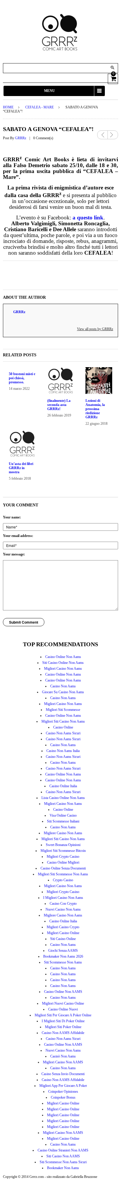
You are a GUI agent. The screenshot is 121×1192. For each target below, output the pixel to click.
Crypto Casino (63, 880)
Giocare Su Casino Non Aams (63, 692)
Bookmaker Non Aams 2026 (63, 956)
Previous (102, 135)
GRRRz (20, 138)
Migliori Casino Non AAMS (63, 1062)
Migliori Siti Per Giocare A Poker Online (63, 1015)
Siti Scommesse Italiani (63, 821)
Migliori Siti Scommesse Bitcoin (63, 851)
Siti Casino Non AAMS (63, 1156)
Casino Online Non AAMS (63, 992)
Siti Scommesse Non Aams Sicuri (63, 1162)
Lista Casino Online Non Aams (63, 798)
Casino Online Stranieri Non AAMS (63, 1150)
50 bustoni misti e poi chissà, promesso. (22, 378)
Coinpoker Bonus (63, 1097)
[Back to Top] (109, 1180)
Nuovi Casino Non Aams (63, 909)
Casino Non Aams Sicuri (63, 733)
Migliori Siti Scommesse (63, 710)
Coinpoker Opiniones (63, 1091)
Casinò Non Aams (63, 1056)
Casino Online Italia (63, 786)
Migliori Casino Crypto (63, 927)
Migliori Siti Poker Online (63, 1027)
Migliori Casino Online (63, 933)
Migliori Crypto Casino (63, 856)
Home (8, 107)
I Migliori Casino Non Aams (63, 898)
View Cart (113, 78)
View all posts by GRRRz (95, 329)
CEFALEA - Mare (39, 107)
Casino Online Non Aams (63, 657)
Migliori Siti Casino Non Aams (63, 721)
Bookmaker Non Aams (63, 1168)
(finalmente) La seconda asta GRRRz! (58, 405)
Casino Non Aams (63, 686)
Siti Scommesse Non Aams (63, 962)
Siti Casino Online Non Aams (63, 663)
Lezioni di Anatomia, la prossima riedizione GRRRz (95, 409)
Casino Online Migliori (63, 862)
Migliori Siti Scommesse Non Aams (63, 874)
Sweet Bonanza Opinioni (63, 845)
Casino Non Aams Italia (63, 751)
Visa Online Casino (63, 815)
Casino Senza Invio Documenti (63, 1074)
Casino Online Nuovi (63, 1009)
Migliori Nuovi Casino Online (63, 1003)
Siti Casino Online (63, 939)
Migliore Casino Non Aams (63, 833)
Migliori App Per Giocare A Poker (63, 1086)
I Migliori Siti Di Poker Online (63, 1021)
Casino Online (63, 727)
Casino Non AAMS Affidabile (63, 1033)
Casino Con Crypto (63, 903)
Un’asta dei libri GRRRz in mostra (21, 468)
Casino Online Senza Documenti (63, 868)
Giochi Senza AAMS (63, 950)
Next (113, 133)
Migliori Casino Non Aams (63, 668)
